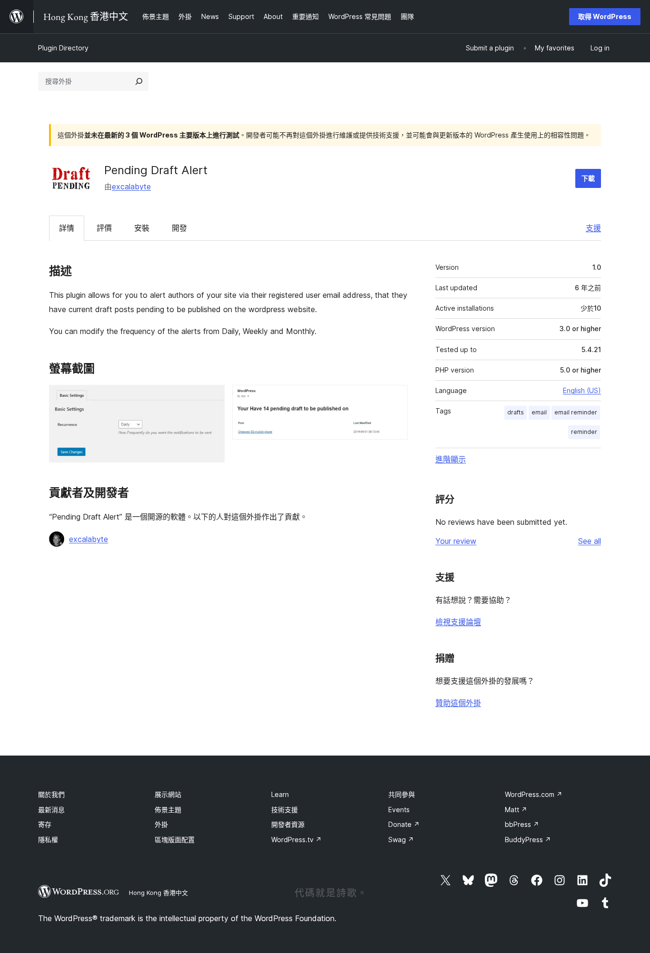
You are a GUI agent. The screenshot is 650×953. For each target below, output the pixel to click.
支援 (593, 228)
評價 (104, 228)
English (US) (582, 390)
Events (399, 810)
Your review (455, 541)
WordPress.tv (296, 839)
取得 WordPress (604, 16)
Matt (516, 810)
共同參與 (401, 794)
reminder (584, 431)
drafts (515, 412)
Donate (404, 824)
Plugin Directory (63, 48)
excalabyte (131, 186)
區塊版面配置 (175, 839)
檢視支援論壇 (458, 622)
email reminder (575, 412)
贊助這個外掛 (458, 702)
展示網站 (168, 794)
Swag (401, 839)
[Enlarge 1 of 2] (212, 398)
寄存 (44, 824)
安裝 (141, 228)
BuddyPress (528, 839)
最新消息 (51, 810)
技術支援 (284, 810)
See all (589, 541)
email (539, 412)
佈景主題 (168, 810)
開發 (179, 228)
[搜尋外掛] (138, 81)
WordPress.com (533, 794)
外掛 (161, 824)
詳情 (66, 228)
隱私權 (48, 839)
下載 (588, 178)
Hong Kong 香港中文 (158, 892)
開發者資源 (288, 824)
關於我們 (51, 794)
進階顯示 (450, 459)
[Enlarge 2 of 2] (395, 398)
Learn (280, 794)
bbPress (522, 824)
